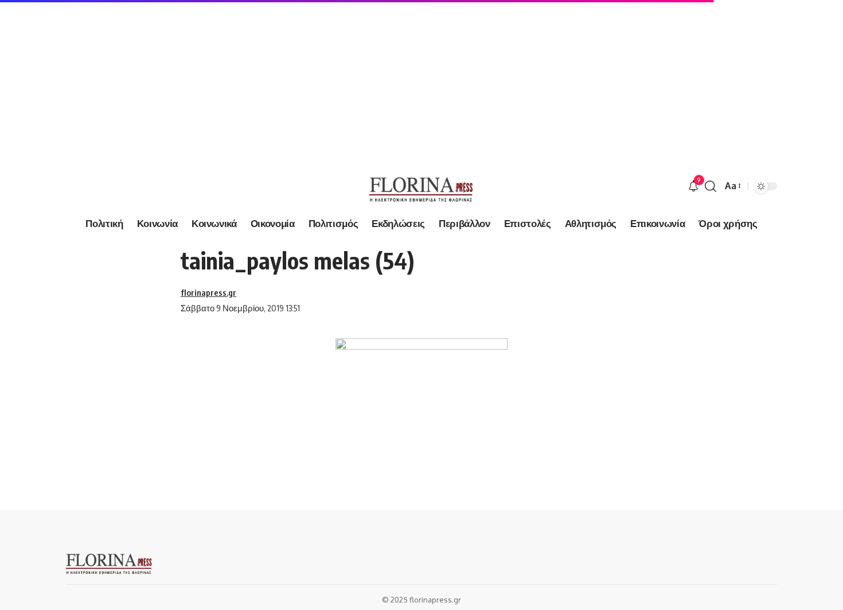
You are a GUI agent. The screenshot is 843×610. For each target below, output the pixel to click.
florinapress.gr (208, 292)
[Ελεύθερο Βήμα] (421, 186)
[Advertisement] (344, 80)
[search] (710, 186)
